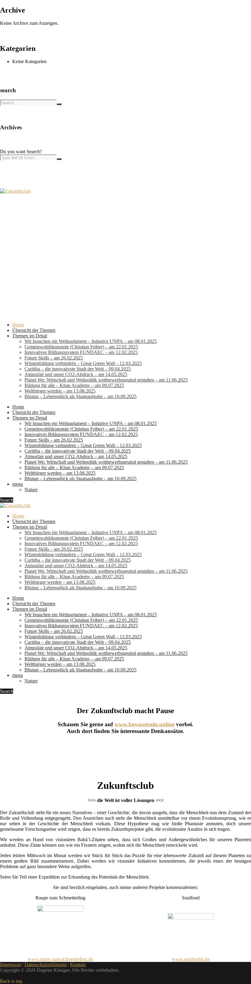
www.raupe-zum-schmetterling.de (60, 959)
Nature (31, 489)
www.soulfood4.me (191, 959)
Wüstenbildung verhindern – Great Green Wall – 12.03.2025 (83, 363)
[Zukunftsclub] (15, 191)
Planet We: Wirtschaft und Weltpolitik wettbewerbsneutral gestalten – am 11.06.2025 (106, 379)
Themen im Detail (29, 335)
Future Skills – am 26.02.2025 (53, 357)
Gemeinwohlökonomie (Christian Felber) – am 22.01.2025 (81, 346)
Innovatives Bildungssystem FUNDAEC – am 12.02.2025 (81, 352)
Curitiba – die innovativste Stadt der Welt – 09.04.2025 (77, 368)
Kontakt (78, 964)
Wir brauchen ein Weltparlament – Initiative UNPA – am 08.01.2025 (90, 341)
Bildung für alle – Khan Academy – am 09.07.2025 (74, 385)
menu (17, 484)
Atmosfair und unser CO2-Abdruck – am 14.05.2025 (75, 374)
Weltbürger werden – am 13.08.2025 (60, 390)
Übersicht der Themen (33, 330)
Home (18, 324)
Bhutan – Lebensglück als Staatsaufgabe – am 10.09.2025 (80, 396)
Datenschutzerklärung (45, 964)
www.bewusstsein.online (144, 724)
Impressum (10, 964)
